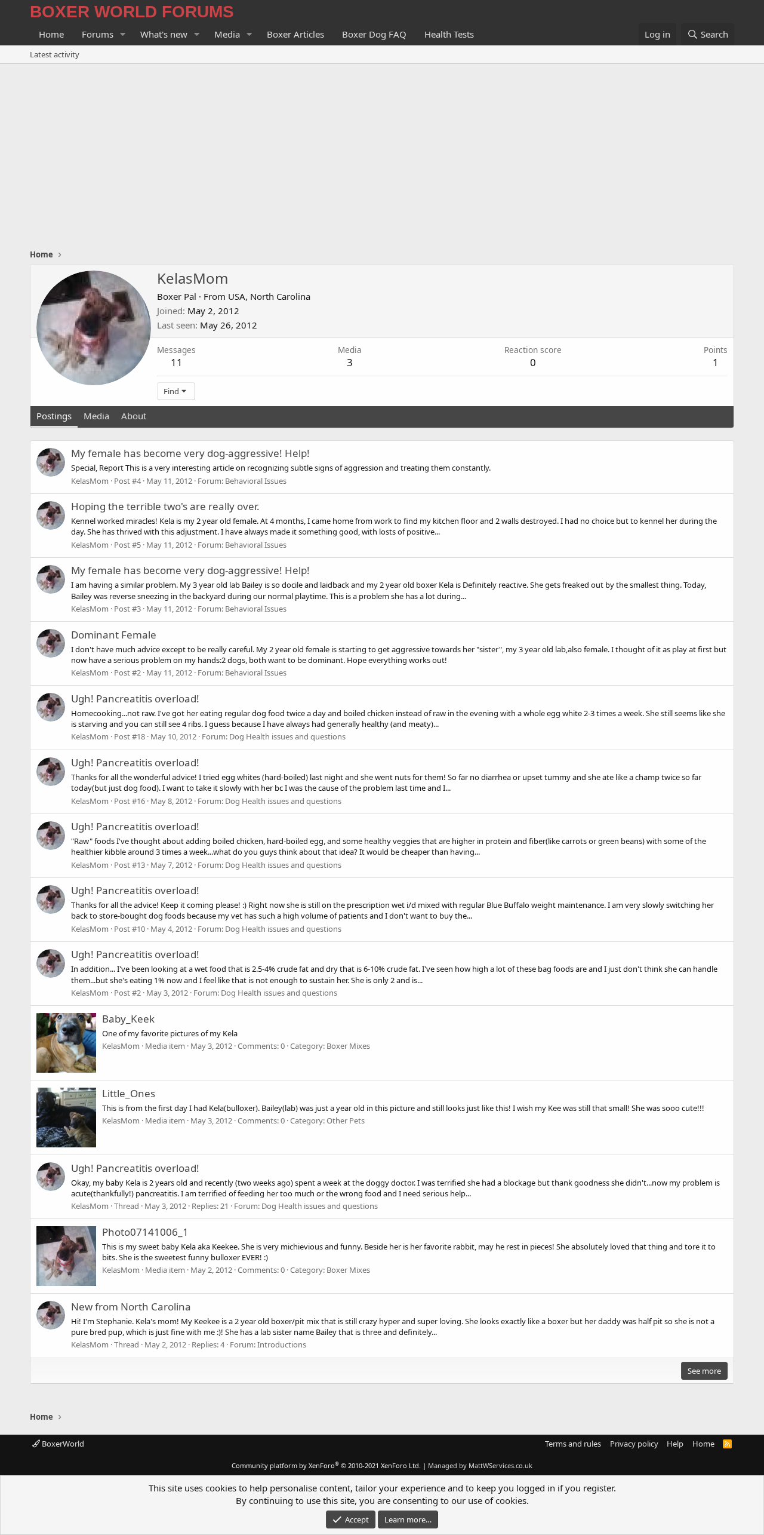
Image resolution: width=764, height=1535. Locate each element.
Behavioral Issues (255, 480)
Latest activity (54, 54)
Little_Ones (128, 1093)
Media (227, 34)
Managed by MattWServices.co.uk (480, 1465)
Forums (97, 34)
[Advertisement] (382, 153)
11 (177, 362)
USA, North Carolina (269, 296)
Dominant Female (113, 634)
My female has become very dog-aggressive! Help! (190, 453)
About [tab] (133, 416)
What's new (163, 34)
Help (675, 1443)
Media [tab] (96, 416)
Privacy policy (634, 1443)
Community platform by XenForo (326, 1465)
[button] (123, 34)
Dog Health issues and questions (287, 736)
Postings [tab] (54, 416)
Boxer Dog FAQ (374, 34)
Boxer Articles (295, 34)
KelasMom (90, 480)
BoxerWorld (62, 1443)
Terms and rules (573, 1443)
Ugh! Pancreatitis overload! (135, 698)
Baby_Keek (128, 1019)
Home (51, 34)
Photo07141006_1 (145, 1232)
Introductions (281, 1344)
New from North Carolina (131, 1306)
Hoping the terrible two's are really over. (165, 506)
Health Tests (449, 34)
